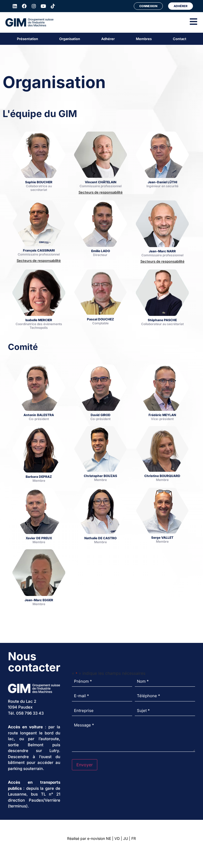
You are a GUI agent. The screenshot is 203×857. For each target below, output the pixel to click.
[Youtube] (43, 6)
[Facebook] (24, 6)
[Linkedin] (15, 6)
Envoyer (84, 764)
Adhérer (108, 39)
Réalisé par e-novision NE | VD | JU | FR (101, 838)
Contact (179, 39)
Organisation (69, 39)
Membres (144, 39)
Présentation (27, 39)
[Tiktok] (53, 6)
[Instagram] (34, 6)
